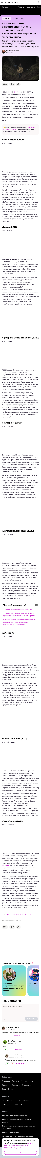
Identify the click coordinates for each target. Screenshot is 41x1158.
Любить (21, 7)
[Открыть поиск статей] (34, 2)
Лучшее (5, 7)
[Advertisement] (16, 320)
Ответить (17, 1036)
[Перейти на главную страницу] (11, 2)
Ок (20, 1153)
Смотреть (31, 7)
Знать (13, 7)
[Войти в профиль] (38, 2)
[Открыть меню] (38, 1027)
